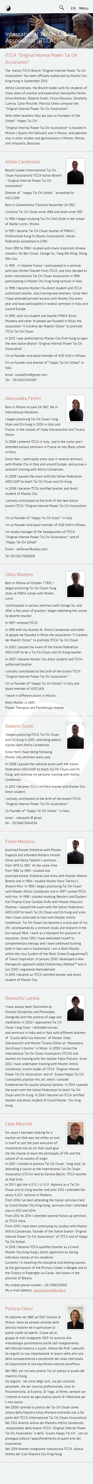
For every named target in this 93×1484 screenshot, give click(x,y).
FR (73, 38)
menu (83, 8)
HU (73, 77)
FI (73, 47)
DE (73, 18)
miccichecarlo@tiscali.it (49, 1290)
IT (73, 57)
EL (73, 28)
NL (73, 67)
